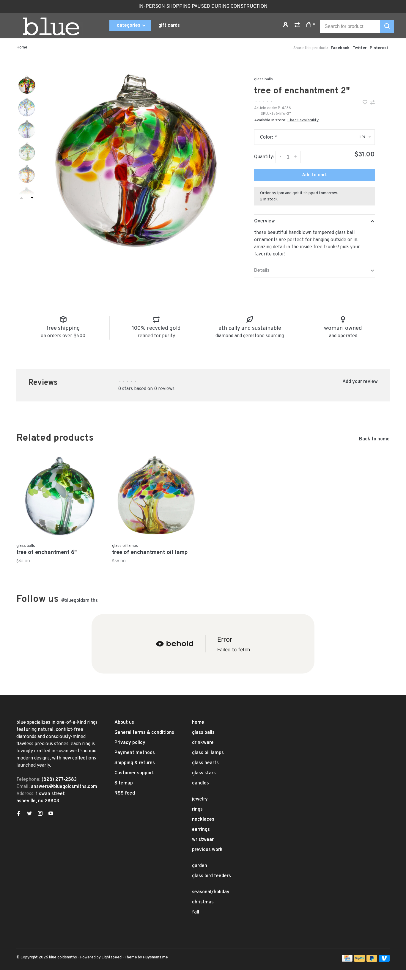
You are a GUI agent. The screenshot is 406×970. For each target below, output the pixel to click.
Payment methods (134, 753)
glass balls (263, 79)
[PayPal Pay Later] (371, 960)
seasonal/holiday (210, 892)
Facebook (340, 48)
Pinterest (379, 48)
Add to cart (314, 175)
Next (32, 198)
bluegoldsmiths (79, 601)
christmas (203, 902)
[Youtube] (50, 814)
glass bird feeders (211, 876)
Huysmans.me (155, 957)
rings (197, 809)
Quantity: (264, 157)
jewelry (200, 799)
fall (195, 912)
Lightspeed (112, 957)
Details (262, 271)
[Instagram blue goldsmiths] (40, 814)
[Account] (286, 26)
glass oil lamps (208, 753)
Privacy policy (129, 743)
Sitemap (123, 783)
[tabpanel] (135, 161)
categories (129, 26)
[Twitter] (29, 814)
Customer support (134, 773)
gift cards (169, 26)
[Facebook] (18, 814)
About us (124, 723)
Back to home (374, 439)
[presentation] (26, 84)
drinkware (203, 743)
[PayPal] (359, 960)
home (198, 723)
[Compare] (298, 26)
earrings (201, 830)
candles (200, 783)
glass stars (204, 773)
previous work (207, 850)
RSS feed (124, 793)
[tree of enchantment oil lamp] (155, 496)
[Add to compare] (372, 103)
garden (199, 866)
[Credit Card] (347, 960)
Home (21, 47)
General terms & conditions (144, 733)
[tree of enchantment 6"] (59, 496)
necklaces (203, 820)
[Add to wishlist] (366, 103)
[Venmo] (384, 960)
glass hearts (205, 763)
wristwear (203, 840)
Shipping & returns (134, 763)
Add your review (360, 382)
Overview (264, 221)
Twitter (360, 48)
